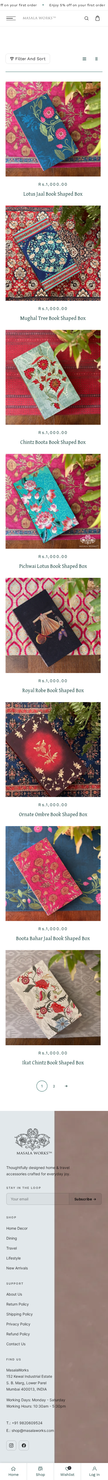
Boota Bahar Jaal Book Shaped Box (53, 938)
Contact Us (15, 1344)
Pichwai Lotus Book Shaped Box (53, 566)
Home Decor (17, 1228)
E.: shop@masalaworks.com (30, 1430)
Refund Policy (18, 1334)
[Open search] (86, 18)
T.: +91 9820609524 (24, 1423)
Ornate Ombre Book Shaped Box (53, 814)
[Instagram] (11, 1445)
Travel (11, 1248)
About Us (14, 1294)
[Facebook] (24, 1445)
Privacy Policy (18, 1324)
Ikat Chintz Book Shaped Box (53, 1062)
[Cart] (97, 18)
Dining (11, 1238)
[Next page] (66, 1086)
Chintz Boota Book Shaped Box (53, 442)
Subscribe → (85, 1199)
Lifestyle (13, 1258)
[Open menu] (11, 18)
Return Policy (17, 1304)
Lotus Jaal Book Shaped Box (53, 194)
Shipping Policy (19, 1314)
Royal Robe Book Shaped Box (53, 690)
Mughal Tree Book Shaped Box (53, 318)
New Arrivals (17, 1268)
